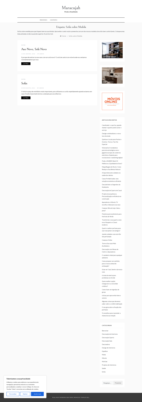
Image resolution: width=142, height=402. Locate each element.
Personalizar (13, 394)
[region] (25, 387)
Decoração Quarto (108, 337)
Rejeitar (25, 394)
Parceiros (43, 20)
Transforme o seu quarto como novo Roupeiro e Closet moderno (112, 222)
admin (42, 54)
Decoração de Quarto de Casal (112, 190)
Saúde (104, 368)
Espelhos (105, 351)
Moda (104, 354)
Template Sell (85, 397)
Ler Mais (25, 63)
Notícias (104, 361)
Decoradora (106, 344)
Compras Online (107, 240)
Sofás (23, 45)
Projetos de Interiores (109, 365)
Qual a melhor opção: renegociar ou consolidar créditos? (110, 283)
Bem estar (105, 331)
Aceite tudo (37, 394)
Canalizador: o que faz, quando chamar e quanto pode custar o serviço (111, 127)
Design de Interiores (108, 348)
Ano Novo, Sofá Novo (34, 49)
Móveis (104, 358)
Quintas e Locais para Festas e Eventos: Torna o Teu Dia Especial (111, 142)
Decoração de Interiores (110, 334)
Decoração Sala (107, 341)
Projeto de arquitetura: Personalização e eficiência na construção (111, 196)
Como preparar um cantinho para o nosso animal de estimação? (111, 263)
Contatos (53, 20)
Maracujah (71, 7)
